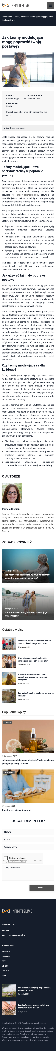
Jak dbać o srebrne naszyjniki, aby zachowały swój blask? (33, 1006)
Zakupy (5, 971)
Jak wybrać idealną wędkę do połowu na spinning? (36, 694)
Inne (4, 975)
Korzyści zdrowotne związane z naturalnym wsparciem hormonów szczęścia (33, 677)
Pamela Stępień (13, 98)
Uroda (9, 106)
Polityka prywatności (13, 935)
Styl (4, 961)
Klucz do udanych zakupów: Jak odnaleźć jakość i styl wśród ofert (33, 659)
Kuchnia (6, 952)
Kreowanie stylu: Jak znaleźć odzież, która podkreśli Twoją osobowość (34, 642)
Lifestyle (7, 956)
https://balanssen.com (27, 195)
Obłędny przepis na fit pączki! (16, 810)
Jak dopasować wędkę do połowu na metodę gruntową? (34, 989)
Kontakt (6, 931)
